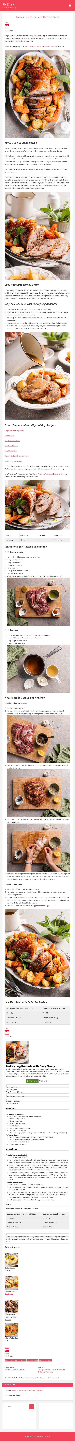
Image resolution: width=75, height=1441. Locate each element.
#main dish (23, 1360)
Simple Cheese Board (12, 441)
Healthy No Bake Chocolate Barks (17, 456)
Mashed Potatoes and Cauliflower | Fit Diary (27, 1390)
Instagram (48, 474)
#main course (14, 1360)
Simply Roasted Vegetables (14, 431)
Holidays (28, 1378)
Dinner (23, 1378)
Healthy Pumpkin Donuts (13, 461)
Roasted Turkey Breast (54, 185)
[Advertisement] (56, 1415)
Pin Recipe (44, 1081)
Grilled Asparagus (51, 46)
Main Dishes (36, 1378)
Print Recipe (33, 1081)
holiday (36, 1360)
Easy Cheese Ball (11, 451)
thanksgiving (42, 1360)
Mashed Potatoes (36, 46)
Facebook (41, 474)
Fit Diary (8, 4)
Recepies (43, 1378)
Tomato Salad (9, 436)
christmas (29, 1360)
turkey (49, 1360)
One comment (54, 1378)
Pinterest (57, 474)
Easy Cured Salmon (11, 446)
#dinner (7, 1360)
